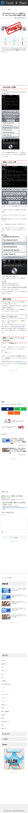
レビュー (3, 701)
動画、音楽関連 (5, 711)
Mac (2, 674)
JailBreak (15, 404)
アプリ (3, 687)
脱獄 (4, 401)
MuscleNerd (16, 48)
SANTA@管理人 (9, 502)
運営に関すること (5, 721)
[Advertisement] (14, 68)
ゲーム (3, 691)
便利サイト (4, 704)
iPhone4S (9, 404)
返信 (9, 497)
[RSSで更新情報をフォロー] (14, 413)
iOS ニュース (4, 670)
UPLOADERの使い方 (6, 684)
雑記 (2, 725)
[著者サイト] (7, 409)
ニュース (3, 697)
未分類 (3, 714)
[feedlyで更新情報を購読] (20, 409)
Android (3, 660)
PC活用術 (3, 680)
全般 (2, 708)
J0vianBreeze (7, 496)
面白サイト (4, 728)
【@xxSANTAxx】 (19, 361)
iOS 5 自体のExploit (16, 326)
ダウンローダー (5, 694)
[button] (25, 578)
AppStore (3, 663)
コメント (3, 514)
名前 (2, 531)
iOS (3, 404)
